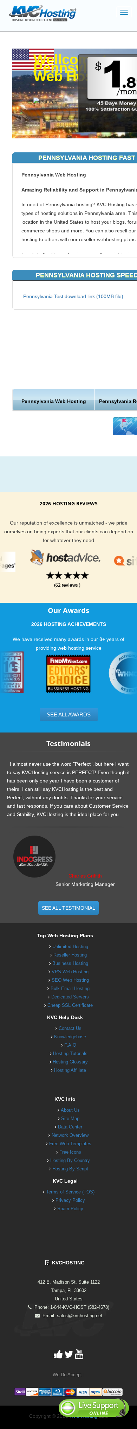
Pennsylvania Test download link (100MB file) (73, 296)
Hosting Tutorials (70, 1053)
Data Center (70, 1127)
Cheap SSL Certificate (70, 1005)
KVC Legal (65, 1181)
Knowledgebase (70, 1036)
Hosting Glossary (70, 1061)
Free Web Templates (70, 1143)
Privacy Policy (70, 1200)
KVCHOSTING (67, 1262)
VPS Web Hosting (70, 971)
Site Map (70, 1118)
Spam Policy (70, 1208)
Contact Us (70, 1028)
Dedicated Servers (70, 996)
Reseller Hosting (70, 955)
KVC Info (65, 1099)
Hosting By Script (70, 1168)
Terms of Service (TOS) (70, 1192)
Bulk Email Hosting (70, 988)
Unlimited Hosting (70, 946)
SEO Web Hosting (70, 980)
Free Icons (70, 1152)
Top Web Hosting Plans (65, 935)
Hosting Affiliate (70, 1070)
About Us (70, 1110)
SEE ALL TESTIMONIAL (68, 908)
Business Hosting (70, 963)
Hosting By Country (70, 1160)
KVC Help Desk (65, 1017)
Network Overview (70, 1135)
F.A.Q (70, 1045)
